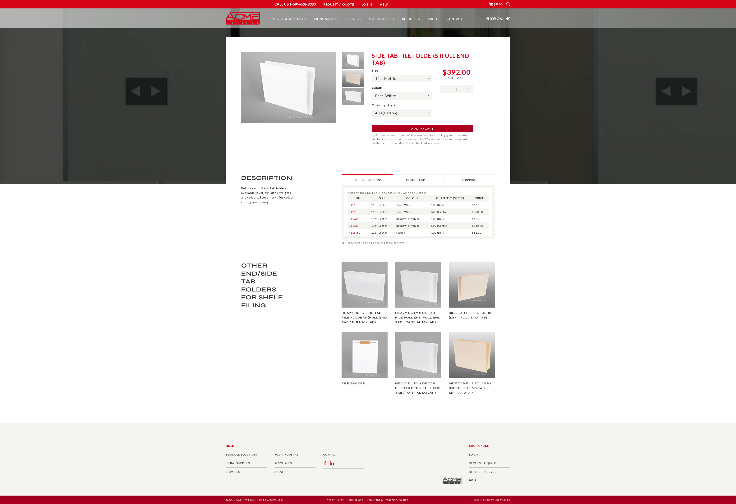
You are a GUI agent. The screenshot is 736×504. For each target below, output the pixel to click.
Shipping (469, 179)
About (279, 471)
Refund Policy (480, 471)
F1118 (353, 205)
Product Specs (418, 179)
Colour (377, 87)
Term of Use (355, 499)
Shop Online (479, 445)
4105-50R (355, 232)
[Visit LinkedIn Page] (332, 463)
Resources (283, 463)
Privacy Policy (334, 499)
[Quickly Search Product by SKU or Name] (508, 4)
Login (367, 4)
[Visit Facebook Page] (325, 463)
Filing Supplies (238, 463)
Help (384, 4)
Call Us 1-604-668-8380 (295, 4)
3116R (353, 218)
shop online (498, 19)
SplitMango (502, 499)
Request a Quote (338, 4)
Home (230, 445)
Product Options (367, 179)
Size (375, 70)
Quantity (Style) (384, 105)
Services (233, 471)
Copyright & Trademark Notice (387, 499)
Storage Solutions (242, 454)
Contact (330, 454)
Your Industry (286, 454)
